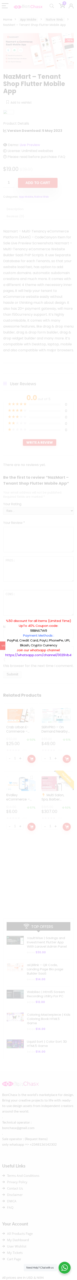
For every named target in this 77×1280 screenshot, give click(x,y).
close (74, 616)
